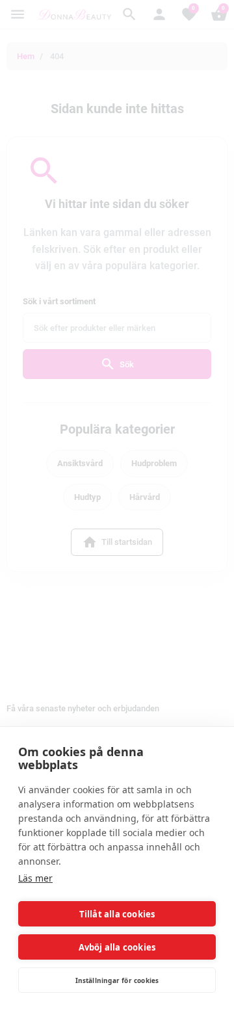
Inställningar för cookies (117, 980)
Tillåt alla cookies (117, 914)
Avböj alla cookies (117, 947)
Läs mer (35, 878)
